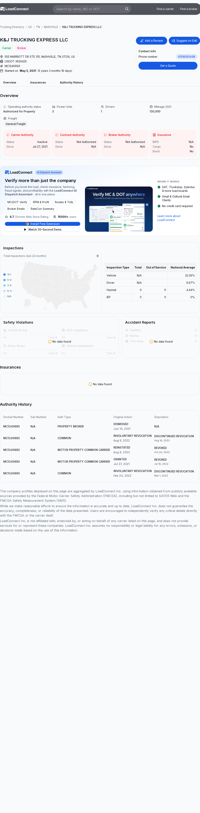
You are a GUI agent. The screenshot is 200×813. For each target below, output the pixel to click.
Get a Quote (168, 65)
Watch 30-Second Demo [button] (45, 229)
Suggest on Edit (187, 40)
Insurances (38, 82)
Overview (9, 82)
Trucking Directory (12, 27)
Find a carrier (165, 9)
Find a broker (188, 9)
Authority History (71, 82)
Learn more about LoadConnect (168, 218)
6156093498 (186, 56)
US (30, 27)
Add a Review (154, 40)
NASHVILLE (51, 27)
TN (38, 27)
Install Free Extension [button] (45, 223)
